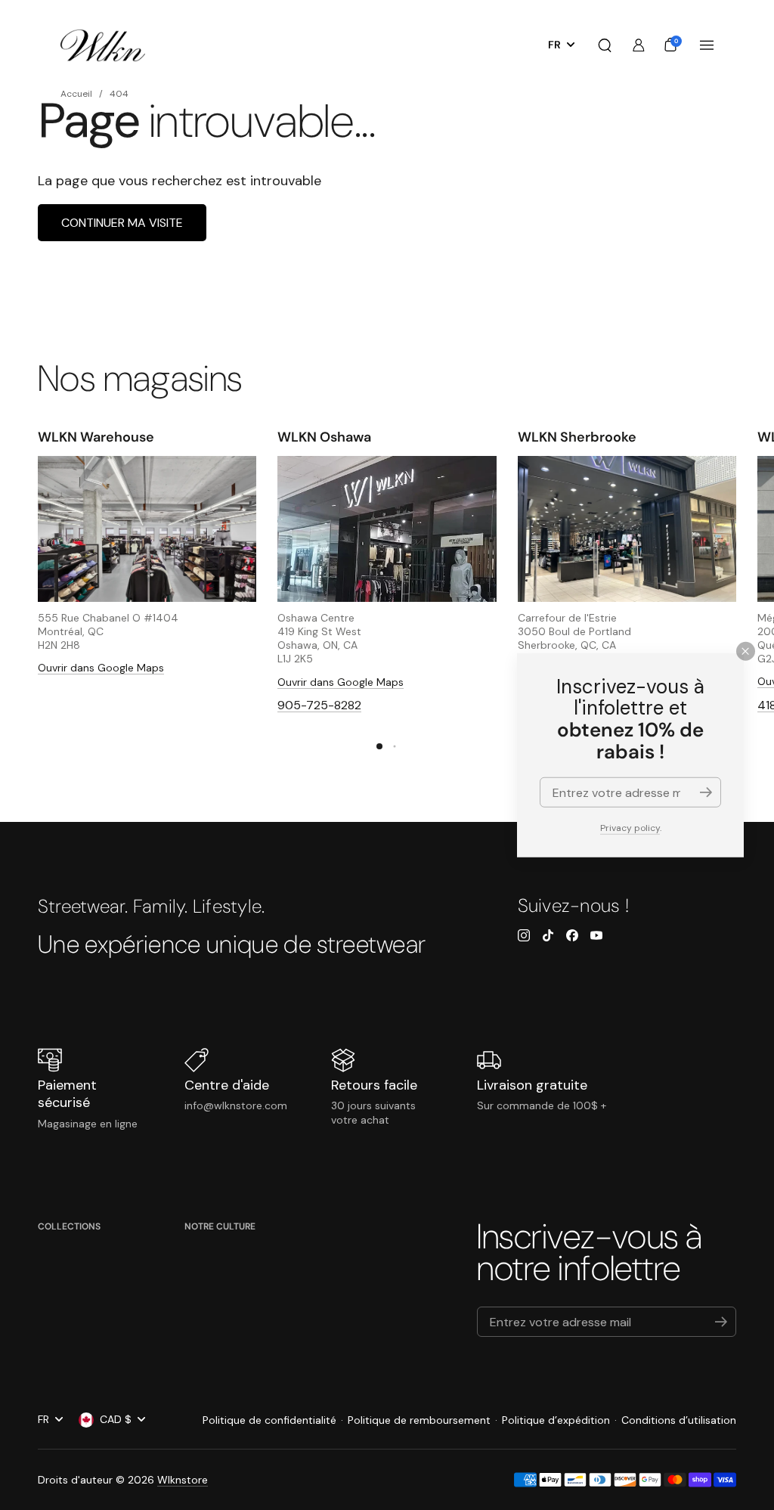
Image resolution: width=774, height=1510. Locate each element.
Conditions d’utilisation (678, 1420)
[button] (604, 45)
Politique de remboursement (419, 1420)
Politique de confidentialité (269, 1420)
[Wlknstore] (102, 46)
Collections (69, 1226)
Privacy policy (630, 828)
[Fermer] (745, 650)
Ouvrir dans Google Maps (101, 667)
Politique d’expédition (556, 1420)
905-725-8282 (319, 705)
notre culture (219, 1226)
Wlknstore (182, 1480)
